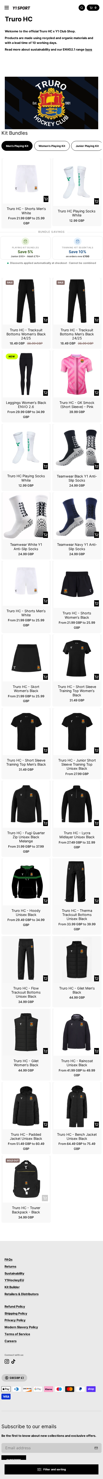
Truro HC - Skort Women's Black (26, 689)
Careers (11, 1341)
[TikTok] (13, 1361)
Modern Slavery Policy (21, 1327)
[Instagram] (7, 1361)
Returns (10, 1266)
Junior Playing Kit (87, 146)
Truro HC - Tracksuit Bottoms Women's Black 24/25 (26, 334)
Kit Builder (12, 1287)
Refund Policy (15, 1306)
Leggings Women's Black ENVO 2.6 (26, 405)
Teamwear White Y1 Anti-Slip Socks (26, 546)
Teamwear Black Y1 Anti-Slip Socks (77, 478)
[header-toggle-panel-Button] (7, 8)
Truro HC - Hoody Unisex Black (25, 912)
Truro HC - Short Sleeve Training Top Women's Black (77, 691)
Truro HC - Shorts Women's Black (77, 615)
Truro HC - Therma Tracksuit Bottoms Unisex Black (77, 914)
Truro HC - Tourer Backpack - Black (26, 1210)
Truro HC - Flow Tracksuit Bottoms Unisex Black (26, 992)
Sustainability (14, 1273)
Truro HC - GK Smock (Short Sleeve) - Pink (76, 405)
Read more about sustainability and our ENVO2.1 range (48, 49)
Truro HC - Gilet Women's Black (26, 1063)
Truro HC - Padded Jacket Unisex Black (26, 1136)
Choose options (46, 199)
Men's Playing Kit (17, 146)
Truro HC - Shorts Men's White (26, 211)
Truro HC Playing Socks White (77, 213)
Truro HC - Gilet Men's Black (77, 990)
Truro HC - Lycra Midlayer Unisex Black (77, 835)
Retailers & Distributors (22, 1294)
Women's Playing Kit (52, 146)
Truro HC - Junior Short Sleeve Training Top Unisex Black (77, 764)
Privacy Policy (15, 1320)
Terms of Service (17, 1334)
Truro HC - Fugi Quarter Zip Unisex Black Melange (26, 837)
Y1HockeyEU (14, 1280)
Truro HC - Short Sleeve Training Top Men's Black (26, 762)
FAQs (8, 1259)
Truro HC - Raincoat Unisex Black (77, 1063)
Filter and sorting (54, 1469)
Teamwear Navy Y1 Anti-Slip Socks (77, 546)
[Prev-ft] (96, 1448)
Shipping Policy (16, 1313)
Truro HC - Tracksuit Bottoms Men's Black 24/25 (77, 334)
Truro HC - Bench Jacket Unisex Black (77, 1136)
